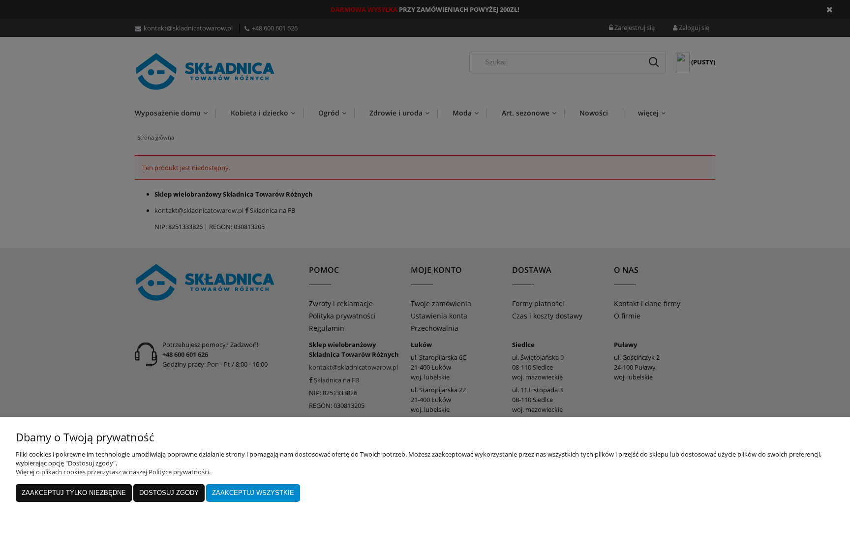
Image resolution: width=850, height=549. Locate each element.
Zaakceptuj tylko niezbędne (74, 492)
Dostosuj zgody (169, 492)
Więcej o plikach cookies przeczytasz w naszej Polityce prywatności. (113, 471)
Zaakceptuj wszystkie (253, 492)
